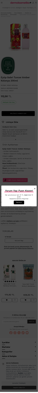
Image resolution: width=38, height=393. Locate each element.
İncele (19, 202)
